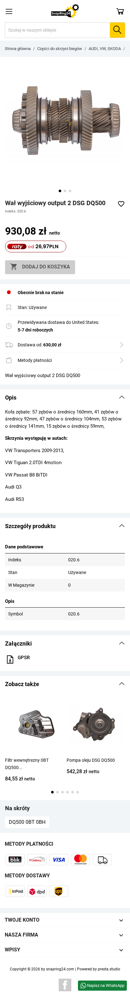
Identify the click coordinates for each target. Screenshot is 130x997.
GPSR (24, 657)
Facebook (65, 985)
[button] (65, 397)
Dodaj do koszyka (40, 266)
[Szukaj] (117, 30)
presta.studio (109, 969)
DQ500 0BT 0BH (27, 822)
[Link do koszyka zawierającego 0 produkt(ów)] (120, 11)
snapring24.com (60, 969)
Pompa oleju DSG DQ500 (91, 760)
